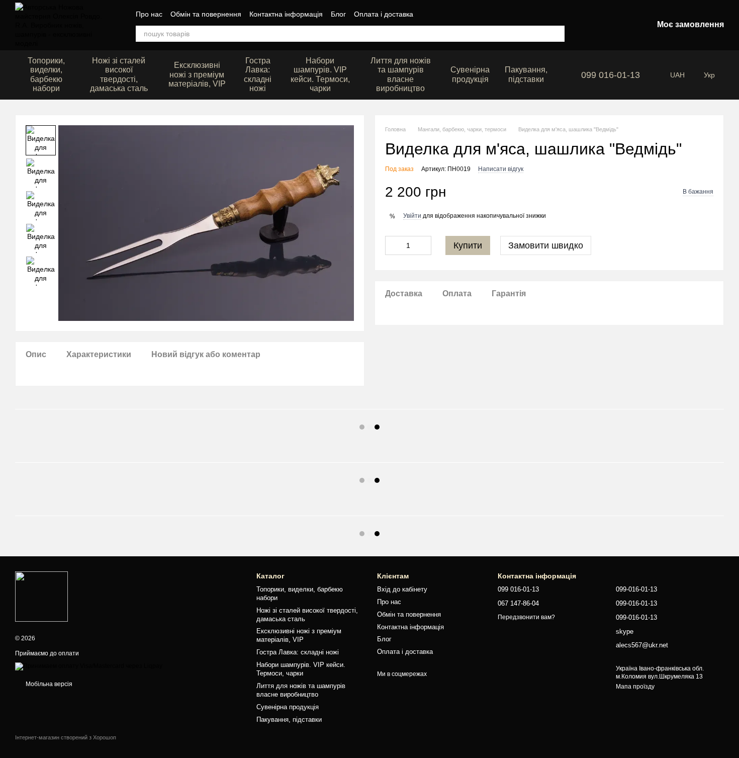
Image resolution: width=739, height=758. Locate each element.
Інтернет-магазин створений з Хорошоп (65, 737)
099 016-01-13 (610, 74)
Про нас (149, 14)
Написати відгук (500, 169)
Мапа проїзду (635, 686)
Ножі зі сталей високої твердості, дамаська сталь (119, 74)
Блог (338, 14)
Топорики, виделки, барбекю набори (46, 74)
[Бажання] (593, 25)
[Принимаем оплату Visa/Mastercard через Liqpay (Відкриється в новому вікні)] (88, 665)
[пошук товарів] (556, 34)
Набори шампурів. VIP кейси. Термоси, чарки (320, 74)
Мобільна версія (48, 684)
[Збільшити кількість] (424, 245)
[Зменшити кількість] (393, 245)
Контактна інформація (286, 14)
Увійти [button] (412, 215)
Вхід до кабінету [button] (402, 589)
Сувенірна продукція (470, 74)
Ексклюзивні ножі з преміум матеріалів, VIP (197, 74)
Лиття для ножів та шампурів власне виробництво (401, 74)
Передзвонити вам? (526, 617)
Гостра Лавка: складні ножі (257, 74)
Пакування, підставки (526, 74)
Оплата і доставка (383, 14)
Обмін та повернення (205, 14)
